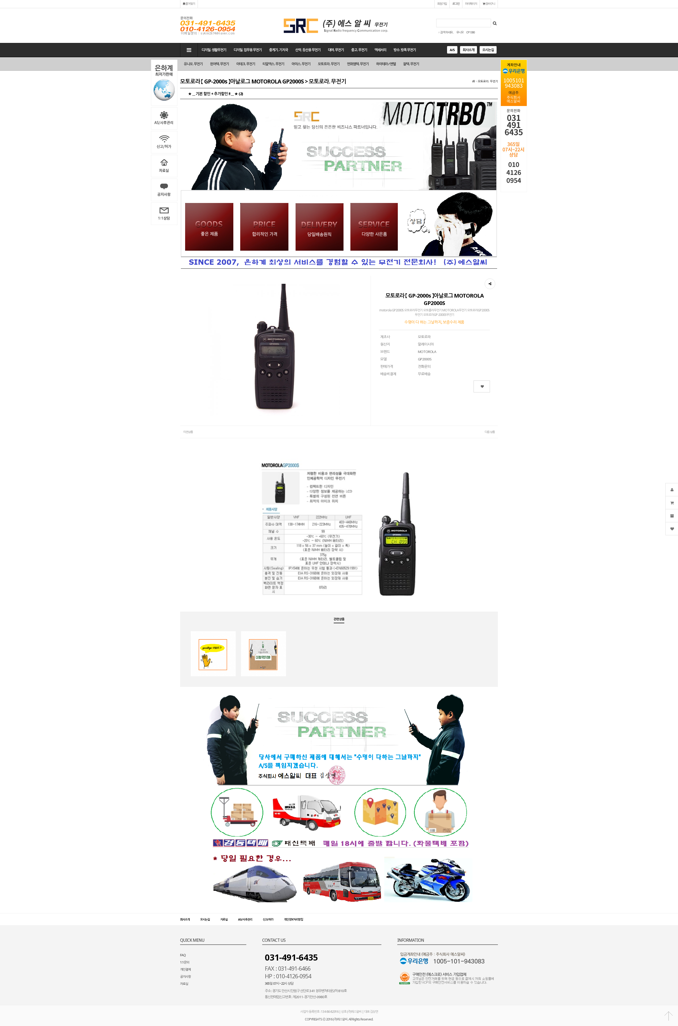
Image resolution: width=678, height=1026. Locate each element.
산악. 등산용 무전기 (307, 49)
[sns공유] (490, 283)
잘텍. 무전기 (411, 63)
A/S (452, 49)
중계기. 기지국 (278, 49)
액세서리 (380, 49)
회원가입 (442, 4)
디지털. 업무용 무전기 (248, 49)
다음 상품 (490, 432)
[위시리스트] (482, 386)
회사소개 (468, 49)
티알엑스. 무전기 (273, 63)
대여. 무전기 (336, 49)
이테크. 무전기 (245, 63)
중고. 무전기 (359, 49)
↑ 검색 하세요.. (446, 32)
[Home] (473, 81)
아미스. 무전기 (301, 63)
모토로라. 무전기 (329, 63)
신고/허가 (268, 919)
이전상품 (188, 432)
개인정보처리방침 (293, 919)
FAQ (183, 955)
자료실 (224, 919)
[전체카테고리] (189, 50)
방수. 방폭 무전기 (405, 49)
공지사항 (185, 976)
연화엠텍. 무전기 (358, 63)
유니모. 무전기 (193, 63)
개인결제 (185, 969)
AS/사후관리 (245, 919)
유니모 (459, 32)
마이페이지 (471, 4)
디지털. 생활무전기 (214, 49)
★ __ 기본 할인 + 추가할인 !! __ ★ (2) (215, 93)
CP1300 (470, 32)
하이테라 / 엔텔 (386, 63)
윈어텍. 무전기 (219, 63)
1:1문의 (184, 962)
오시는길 (488, 49)
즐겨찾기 (190, 4)
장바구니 (490, 4)
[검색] (495, 23)
